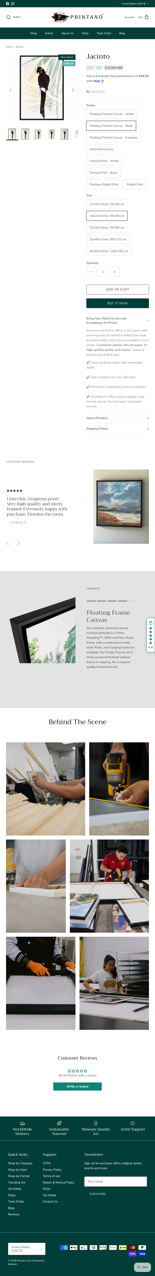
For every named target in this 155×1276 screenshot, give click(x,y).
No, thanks (77, 678)
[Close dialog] (117, 592)
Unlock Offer (77, 654)
